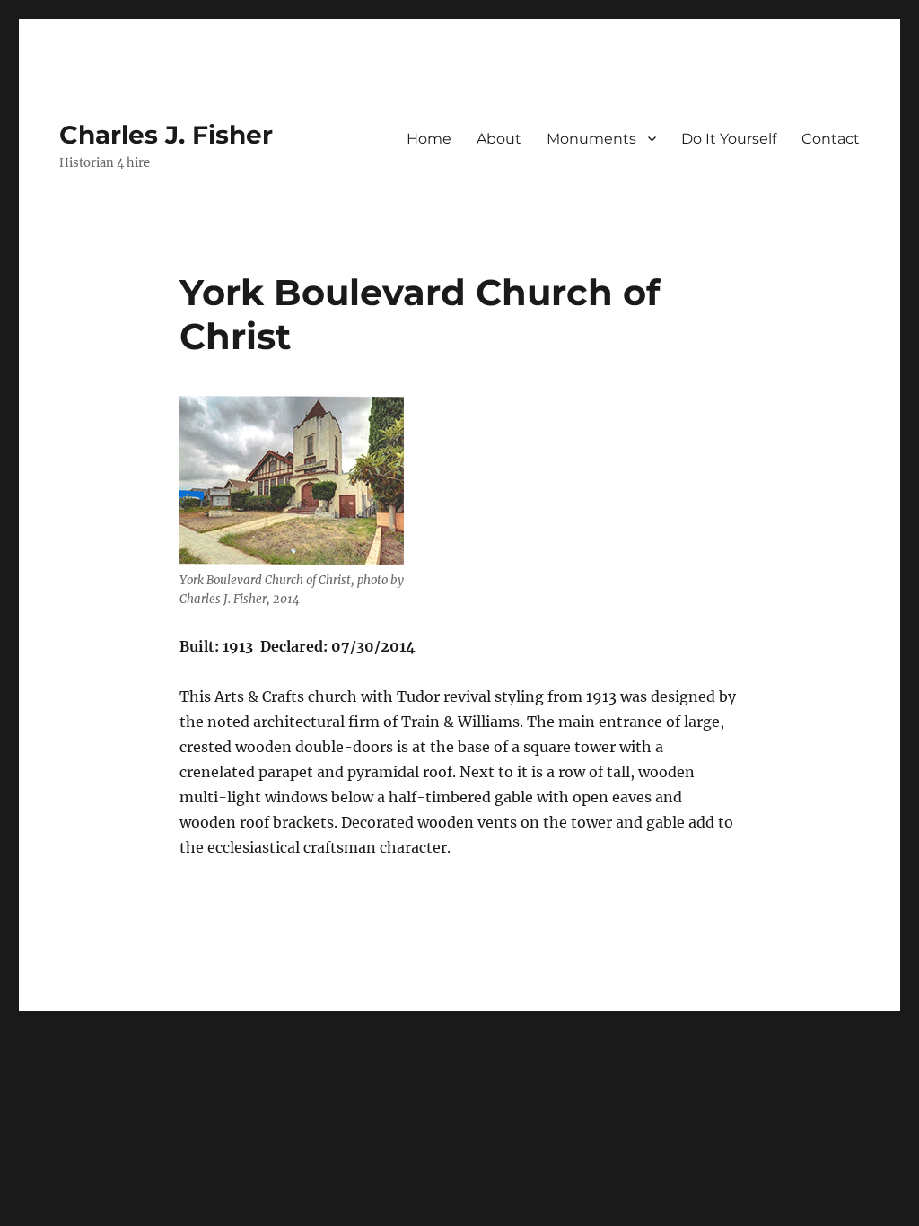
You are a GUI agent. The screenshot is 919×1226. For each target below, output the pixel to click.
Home (429, 138)
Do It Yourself (728, 138)
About (499, 138)
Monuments (591, 138)
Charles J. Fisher (166, 134)
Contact (830, 138)
